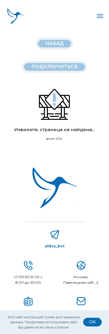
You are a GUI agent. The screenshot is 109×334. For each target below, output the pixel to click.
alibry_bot (55, 246)
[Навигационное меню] (100, 16)
